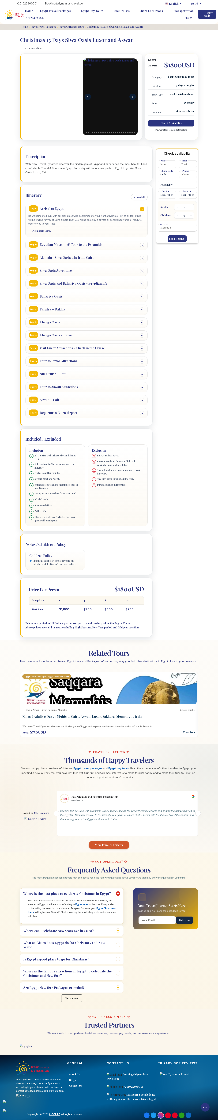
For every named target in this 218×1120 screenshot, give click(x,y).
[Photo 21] (127, 132)
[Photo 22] (130, 132)
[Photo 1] (86, 132)
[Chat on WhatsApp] (7, 1104)
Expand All (139, 197)
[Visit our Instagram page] (161, 1115)
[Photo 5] (94, 132)
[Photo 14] (113, 132)
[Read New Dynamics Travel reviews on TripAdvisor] (186, 1074)
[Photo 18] (121, 132)
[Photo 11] (107, 132)
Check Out (187, 191)
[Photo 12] (109, 132)
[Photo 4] (92, 132)
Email (184, 160)
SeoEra (54, 1114)
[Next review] (198, 813)
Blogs (72, 1080)
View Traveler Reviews (109, 845)
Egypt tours (82, 904)
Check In (165, 191)
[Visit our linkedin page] (188, 1115)
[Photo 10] (105, 132)
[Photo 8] (100, 132)
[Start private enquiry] (7, 1112)
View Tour (189, 732)
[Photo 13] (111, 132)
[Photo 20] (125, 132)
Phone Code (167, 170)
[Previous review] (56, 813)
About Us (74, 1074)
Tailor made (208, 14)
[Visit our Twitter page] (153, 1115)
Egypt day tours (118, 768)
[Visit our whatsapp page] (181, 1115)
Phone (185, 170)
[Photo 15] (115, 132)
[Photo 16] (117, 132)
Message (164, 224)
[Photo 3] (90, 132)
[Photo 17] (119, 132)
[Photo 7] (98, 132)
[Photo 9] (103, 132)
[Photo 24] (134, 132)
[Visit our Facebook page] (147, 1115)
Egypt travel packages (87, 768)
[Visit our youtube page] (175, 1115)
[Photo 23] (132, 132)
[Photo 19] (123, 132)
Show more (72, 998)
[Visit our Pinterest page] (168, 1115)
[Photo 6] (96, 132)
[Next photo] (132, 97)
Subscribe (184, 920)
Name (163, 160)
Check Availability (171, 123)
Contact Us (75, 1085)
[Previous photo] (88, 97)
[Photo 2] (88, 132)
